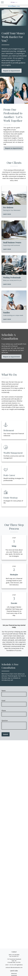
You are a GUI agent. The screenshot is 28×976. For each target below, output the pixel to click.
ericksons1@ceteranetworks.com (14, 967)
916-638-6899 (15, 954)
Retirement (14, 973)
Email (3, 700)
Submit (5, 734)
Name (4, 690)
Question (5, 720)
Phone (4, 710)
